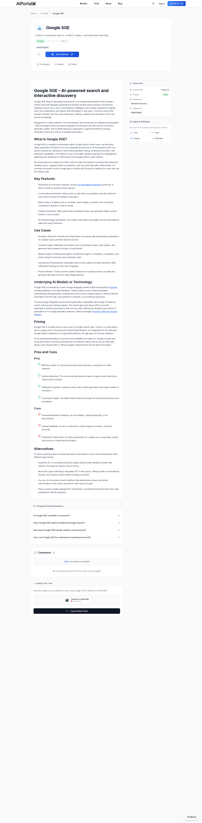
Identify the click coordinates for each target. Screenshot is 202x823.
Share (74, 64)
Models (83, 3)
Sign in (67, 561)
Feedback (191, 817)
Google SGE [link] (58, 13)
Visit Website (62, 54)
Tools (96, 3)
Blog (120, 3)
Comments (44, 64)
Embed (60, 64)
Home (33, 13)
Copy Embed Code (79, 611)
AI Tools (44, 13)
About (108, 3)
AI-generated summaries (90, 185)
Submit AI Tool (176, 3)
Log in (162, 3)
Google (113, 287)
